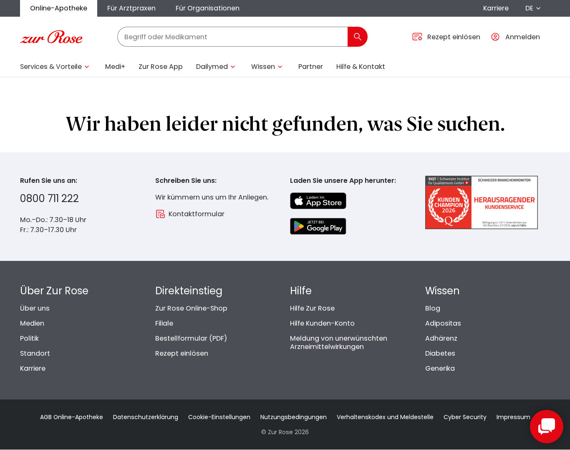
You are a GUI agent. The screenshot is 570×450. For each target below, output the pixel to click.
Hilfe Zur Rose (312, 308)
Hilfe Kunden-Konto (322, 323)
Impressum (513, 417)
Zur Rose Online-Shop (191, 308)
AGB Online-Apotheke (71, 417)
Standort (35, 353)
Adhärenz (441, 338)
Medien (32, 323)
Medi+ (115, 66)
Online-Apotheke (58, 8)
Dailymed (212, 66)
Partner (310, 66)
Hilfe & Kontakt (360, 66)
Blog (432, 308)
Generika (440, 368)
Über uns (35, 308)
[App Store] (318, 200)
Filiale (164, 323)
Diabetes (440, 353)
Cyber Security (465, 417)
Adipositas (443, 323)
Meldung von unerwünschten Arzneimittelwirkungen (338, 342)
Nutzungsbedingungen (293, 417)
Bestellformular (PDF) (191, 338)
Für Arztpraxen (131, 8)
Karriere (496, 8)
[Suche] (358, 37)
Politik (29, 338)
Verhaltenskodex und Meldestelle (385, 417)
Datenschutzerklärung (145, 417)
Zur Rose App (161, 66)
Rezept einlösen (181, 353)
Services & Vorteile (51, 66)
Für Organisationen (208, 8)
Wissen (263, 66)
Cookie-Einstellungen (219, 417)
